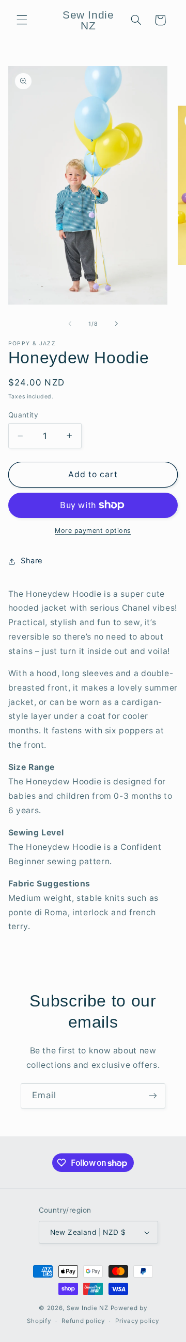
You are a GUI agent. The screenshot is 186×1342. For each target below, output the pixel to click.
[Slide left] (69, 324)
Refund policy (83, 1320)
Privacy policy (137, 1320)
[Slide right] (116, 324)
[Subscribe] (153, 1096)
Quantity (23, 415)
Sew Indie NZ (88, 1308)
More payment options (93, 530)
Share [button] (32, 560)
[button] (22, 20)
